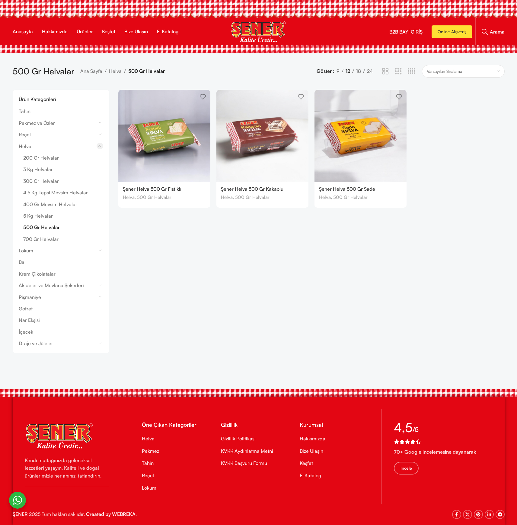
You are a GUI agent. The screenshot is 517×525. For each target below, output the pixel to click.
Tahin (24, 111)
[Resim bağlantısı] (59, 435)
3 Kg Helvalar (38, 169)
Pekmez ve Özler (37, 123)
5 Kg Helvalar (38, 216)
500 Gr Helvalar (41, 227)
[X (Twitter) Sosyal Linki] (467, 514)
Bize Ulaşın (311, 451)
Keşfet (306, 463)
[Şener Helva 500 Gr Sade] (360, 136)
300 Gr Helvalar (41, 181)
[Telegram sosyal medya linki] (500, 514)
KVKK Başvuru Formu (244, 463)
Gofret (26, 309)
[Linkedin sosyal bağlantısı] (489, 514)
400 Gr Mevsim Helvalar (50, 204)
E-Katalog (310, 475)
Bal (22, 262)
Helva (115, 71)
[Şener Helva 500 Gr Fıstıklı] (164, 136)
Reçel (25, 134)
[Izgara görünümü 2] (385, 71)
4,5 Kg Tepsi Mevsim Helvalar (55, 193)
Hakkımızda (312, 439)
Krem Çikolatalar (37, 274)
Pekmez (150, 451)
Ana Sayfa (91, 71)
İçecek (26, 332)
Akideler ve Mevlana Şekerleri (51, 285)
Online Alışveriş (452, 31)
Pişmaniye (30, 297)
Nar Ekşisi (29, 320)
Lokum (26, 251)
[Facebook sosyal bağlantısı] (456, 514)
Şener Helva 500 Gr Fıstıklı (152, 189)
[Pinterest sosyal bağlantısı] (478, 514)
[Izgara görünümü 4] (411, 71)
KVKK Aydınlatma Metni (247, 451)
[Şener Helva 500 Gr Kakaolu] (262, 136)
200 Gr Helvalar (41, 158)
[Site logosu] (258, 31)
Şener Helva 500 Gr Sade (347, 189)
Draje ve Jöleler (36, 343)
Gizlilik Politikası (238, 439)
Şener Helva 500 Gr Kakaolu (252, 189)
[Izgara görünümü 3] (398, 71)
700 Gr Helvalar (41, 239)
